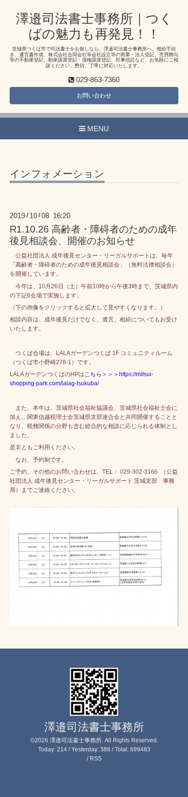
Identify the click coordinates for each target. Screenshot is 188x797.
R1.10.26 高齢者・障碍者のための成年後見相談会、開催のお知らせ (93, 234)
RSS (96, 758)
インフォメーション (57, 174)
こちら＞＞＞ (101, 374)
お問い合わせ (94, 95)
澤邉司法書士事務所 (94, 727)
